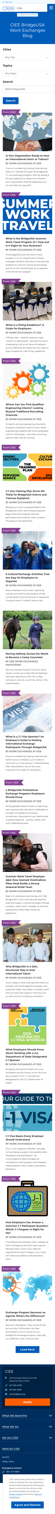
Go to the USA (32, 15)
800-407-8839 (12, 1472)
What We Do (10, 1426)
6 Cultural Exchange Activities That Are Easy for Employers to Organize (27, 578)
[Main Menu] (51, 8)
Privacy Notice (15, 1494)
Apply (27, 1402)
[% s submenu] (50, 1415)
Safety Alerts (8, 1461)
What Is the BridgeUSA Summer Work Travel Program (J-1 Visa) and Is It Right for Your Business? (27, 242)
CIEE (9, 1371)
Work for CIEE (11, 1448)
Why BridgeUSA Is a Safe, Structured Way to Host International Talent (22, 970)
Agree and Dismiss (27, 1504)
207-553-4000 (15, 1385)
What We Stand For (14, 1415)
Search (8, 81)
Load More (27, 1349)
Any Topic (10, 73)
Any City (10, 57)
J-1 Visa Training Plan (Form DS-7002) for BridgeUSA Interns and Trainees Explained (26, 495)
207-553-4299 (15, 1389)
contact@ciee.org (17, 1394)
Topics (7, 65)
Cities (7, 49)
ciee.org (8, 2)
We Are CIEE (10, 1437)
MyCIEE (5, 1457)
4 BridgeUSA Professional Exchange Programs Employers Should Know (25, 794)
